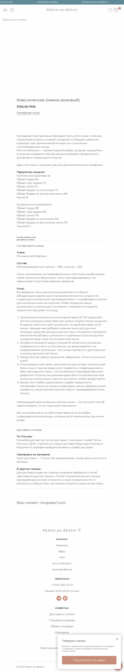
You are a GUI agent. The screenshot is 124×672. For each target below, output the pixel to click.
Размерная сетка (28, 112)
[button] (29, 124)
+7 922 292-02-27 (62, 584)
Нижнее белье (62, 569)
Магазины (62, 632)
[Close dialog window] (117, 639)
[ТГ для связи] (58, 598)
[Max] (65, 598)
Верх (62, 551)
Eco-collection (62, 563)
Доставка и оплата (62, 614)
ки (66, 545)
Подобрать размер (62, 620)
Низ (62, 557)
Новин (60, 545)
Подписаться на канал (89, 660)
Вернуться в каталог (15, 19)
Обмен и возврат (62, 626)
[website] (12, 10)
